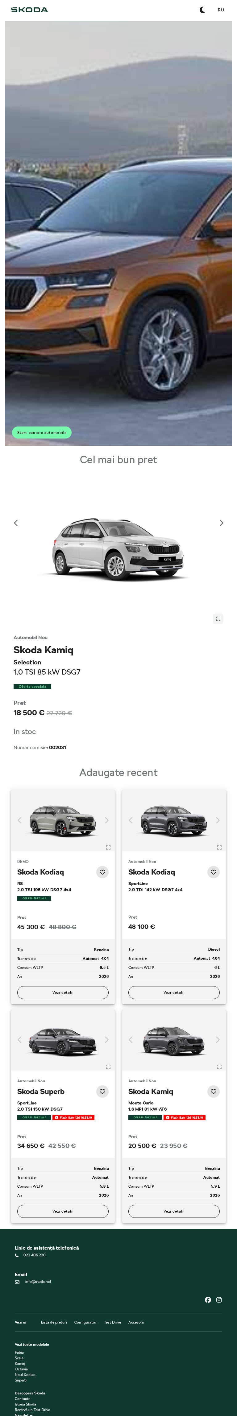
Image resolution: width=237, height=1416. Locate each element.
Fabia (19, 1353)
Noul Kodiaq (25, 1375)
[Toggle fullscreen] (108, 847)
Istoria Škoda (25, 1404)
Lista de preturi (54, 1322)
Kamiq (20, 1364)
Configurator (85, 1322)
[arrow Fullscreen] (94, 619)
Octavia (21, 1369)
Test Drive (112, 1322)
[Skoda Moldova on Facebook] (210, 1300)
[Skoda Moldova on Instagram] (219, 1300)
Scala (19, 1358)
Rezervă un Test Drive (32, 1410)
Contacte (22, 1399)
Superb (21, 1380)
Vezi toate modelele (32, 1345)
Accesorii (136, 1322)
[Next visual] (221, 523)
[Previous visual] (16, 523)
